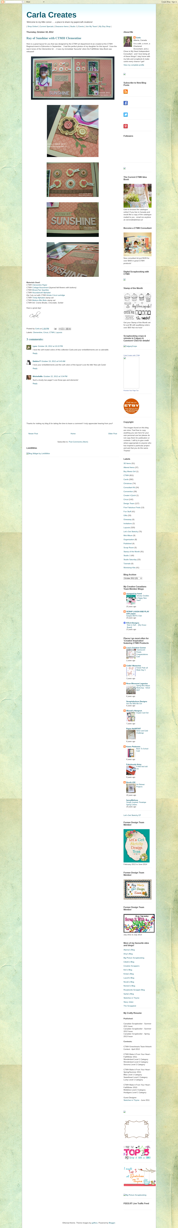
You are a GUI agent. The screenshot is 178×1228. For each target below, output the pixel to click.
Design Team (129, 503)
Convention (128, 491)
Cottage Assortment (40, 287)
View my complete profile (134, 65)
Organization (129, 539)
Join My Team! (91, 26)
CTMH (52, 332)
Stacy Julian (128, 1002)
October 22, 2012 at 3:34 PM (55, 376)
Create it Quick (130, 495)
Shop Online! (32, 26)
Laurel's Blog (129, 978)
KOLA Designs (132, 623)
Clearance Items (62, 26)
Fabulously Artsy (133, 764)
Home (73, 434)
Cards (126, 479)
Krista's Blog (129, 974)
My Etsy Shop (104, 26)
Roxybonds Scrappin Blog (134, 990)
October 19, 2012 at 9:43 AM (53, 361)
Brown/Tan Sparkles (40, 290)
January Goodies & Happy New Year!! (142, 598)
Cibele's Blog (129, 962)
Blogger (112, 1223)
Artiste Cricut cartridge (56, 295)
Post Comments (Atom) (78, 442)
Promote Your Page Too (131, 390)
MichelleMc (38, 376)
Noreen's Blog (129, 986)
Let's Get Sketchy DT (132, 815)
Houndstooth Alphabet (41, 293)
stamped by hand (134, 594)
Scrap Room (129, 547)
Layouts (59, 332)
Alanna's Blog (129, 950)
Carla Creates (51, 14)
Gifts (125, 515)
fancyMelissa (132, 800)
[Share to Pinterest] (70, 329)
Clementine (37, 332)
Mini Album (128, 535)
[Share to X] (65, 329)
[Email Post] (55, 329)
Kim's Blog (128, 970)
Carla (138, 38)
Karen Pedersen (133, 747)
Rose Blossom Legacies (137, 683)
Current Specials (46, 26)
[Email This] (60, 329)
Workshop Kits (129, 568)
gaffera (94, 1223)
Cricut (45, 332)
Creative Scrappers (131, 966)
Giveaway (128, 519)
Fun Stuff (127, 511)
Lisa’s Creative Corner (136, 648)
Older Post (112, 434)
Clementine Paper (39, 285)
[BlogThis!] (62, 329)
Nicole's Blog (129, 982)
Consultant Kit (129, 487)
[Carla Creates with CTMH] (131, 388)
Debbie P (37, 361)
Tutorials (127, 563)
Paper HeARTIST (133, 729)
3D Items (127, 463)
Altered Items (129, 467)
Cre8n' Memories (133, 666)
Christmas (128, 483)
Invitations (128, 523)
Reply (35, 353)
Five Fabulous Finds (132, 507)
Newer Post (33, 434)
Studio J (73, 26)
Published (128, 543)
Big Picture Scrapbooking (134, 958)
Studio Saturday (130, 559)
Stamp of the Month (132, 552)
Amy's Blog (128, 954)
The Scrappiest (130, 1006)
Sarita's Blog (129, 994)
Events (81, 26)
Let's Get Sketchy (131, 531)
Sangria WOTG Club (134, 616)
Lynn (35, 346)
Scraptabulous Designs (136, 701)
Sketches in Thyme (131, 998)
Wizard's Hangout (134, 711)
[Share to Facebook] (67, 329)
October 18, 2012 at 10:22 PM (50, 346)
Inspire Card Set (142, 713)
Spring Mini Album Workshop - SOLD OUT (143, 688)
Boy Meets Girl (130, 471)
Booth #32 (130, 782)
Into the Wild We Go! (134, 704)
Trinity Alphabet (38, 298)
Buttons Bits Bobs (39, 300)
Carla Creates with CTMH (132, 355)
